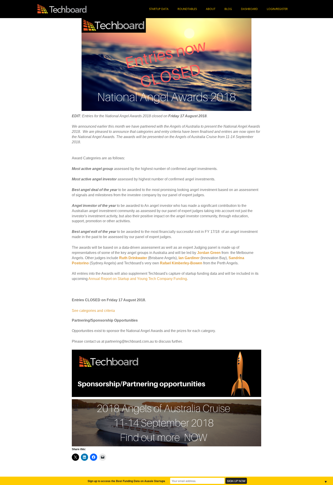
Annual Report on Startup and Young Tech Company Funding (137, 279)
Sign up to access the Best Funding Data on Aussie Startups (126, 481)
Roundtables (187, 9)
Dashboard (249, 9)
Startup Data (159, 9)
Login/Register (277, 9)
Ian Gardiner (189, 258)
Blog (228, 9)
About (210, 9)
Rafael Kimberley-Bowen (181, 263)
